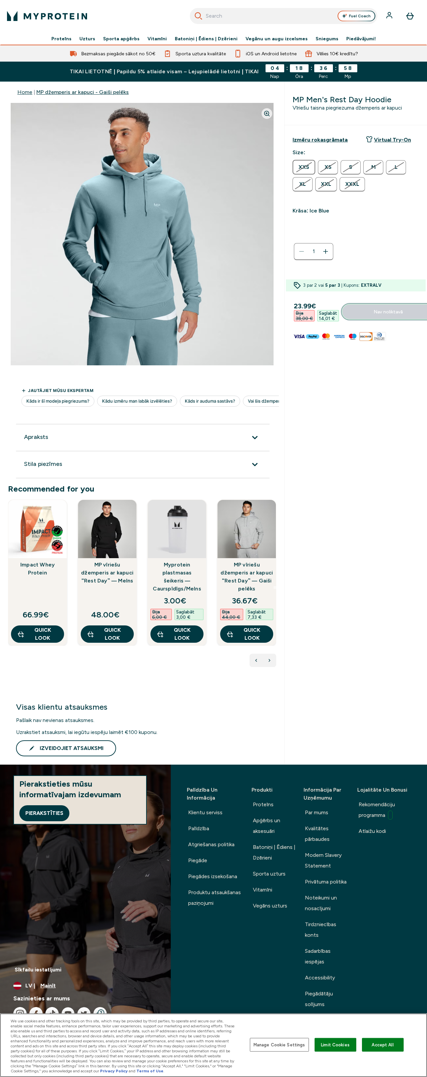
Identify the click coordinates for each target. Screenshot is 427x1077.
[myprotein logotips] (47, 16)
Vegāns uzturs (270, 905)
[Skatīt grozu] (410, 16)
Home (24, 92)
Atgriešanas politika (211, 844)
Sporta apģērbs (121, 38)
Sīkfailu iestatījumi (38, 969)
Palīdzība (198, 828)
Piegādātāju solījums (319, 999)
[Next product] (269, 660)
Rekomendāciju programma (377, 810)
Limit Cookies (335, 1044)
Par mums (316, 812)
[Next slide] (275, 587)
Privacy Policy (114, 1071)
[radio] (304, 167)
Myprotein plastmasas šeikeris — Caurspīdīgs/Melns (177, 576)
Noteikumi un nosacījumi (321, 903)
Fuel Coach (360, 16)
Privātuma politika (326, 882)
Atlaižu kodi (372, 831)
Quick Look (42, 634)
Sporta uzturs (269, 874)
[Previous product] (256, 660)
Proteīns (61, 38)
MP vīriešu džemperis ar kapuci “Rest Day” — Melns (107, 572)
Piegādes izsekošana (212, 876)
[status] (313, 251)
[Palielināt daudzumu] (325, 251)
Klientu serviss (205, 812)
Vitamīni (157, 38)
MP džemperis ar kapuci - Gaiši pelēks (82, 92)
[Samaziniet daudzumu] (301, 251)
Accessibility (320, 977)
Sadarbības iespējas (318, 956)
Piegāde (197, 860)
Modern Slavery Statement (323, 860)
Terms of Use (149, 1071)
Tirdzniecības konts (320, 929)
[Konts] (390, 16)
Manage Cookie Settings (279, 1044)
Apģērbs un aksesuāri (266, 826)
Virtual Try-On (392, 140)
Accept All (382, 1044)
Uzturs (87, 38)
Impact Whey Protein (37, 568)
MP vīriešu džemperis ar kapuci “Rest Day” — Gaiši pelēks (247, 576)
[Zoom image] (267, 113)
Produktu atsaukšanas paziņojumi (214, 898)
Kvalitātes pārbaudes (317, 834)
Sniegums (327, 38)
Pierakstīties (44, 813)
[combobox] (284, 16)
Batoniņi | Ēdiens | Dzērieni (206, 38)
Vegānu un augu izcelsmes (277, 38)
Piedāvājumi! (361, 38)
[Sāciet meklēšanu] (198, 16)
